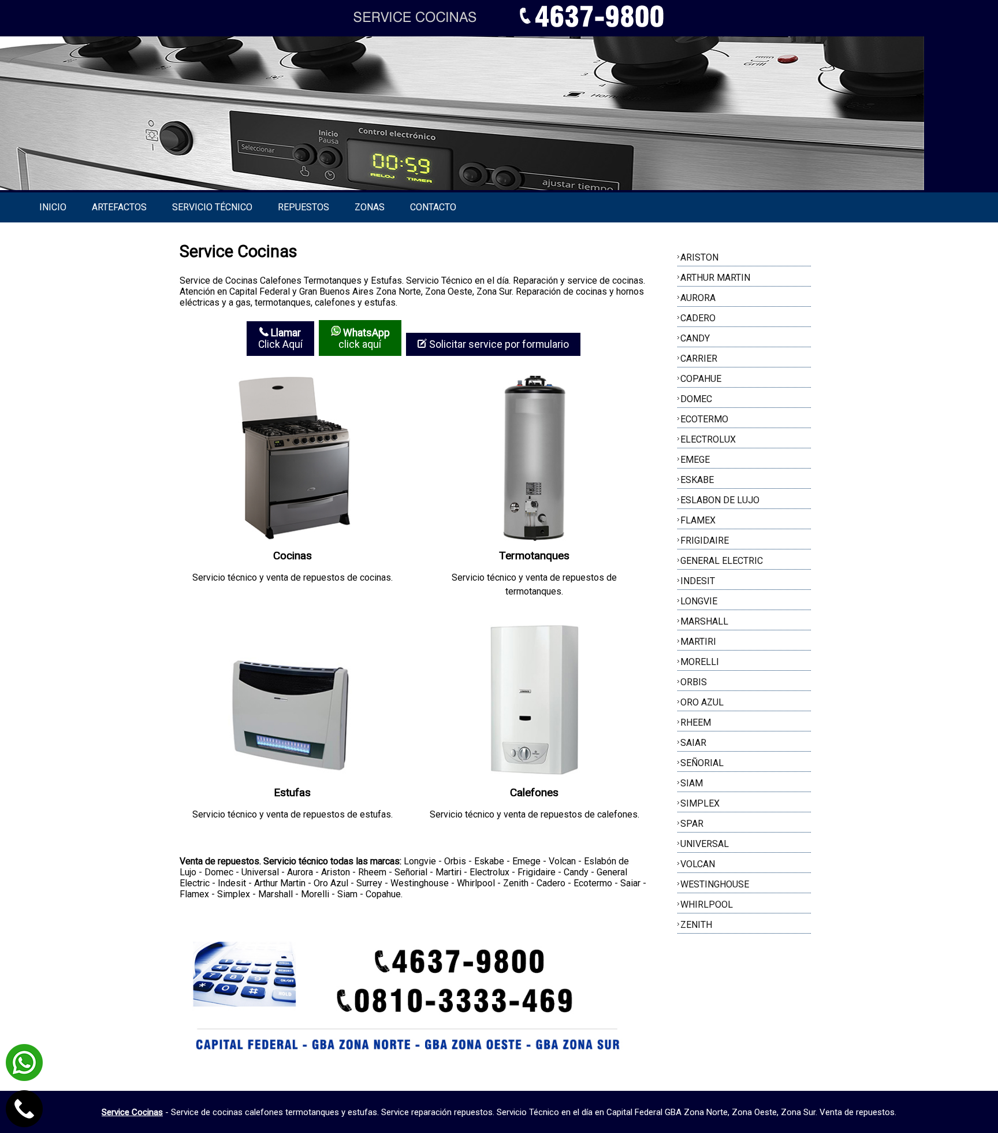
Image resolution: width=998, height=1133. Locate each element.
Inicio (52, 207)
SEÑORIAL (702, 762)
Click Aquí (280, 338)
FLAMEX (698, 520)
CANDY (695, 338)
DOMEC (696, 398)
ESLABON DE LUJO (719, 500)
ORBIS (693, 682)
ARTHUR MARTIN (715, 277)
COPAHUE (700, 378)
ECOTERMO (704, 419)
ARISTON (699, 257)
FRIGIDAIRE (704, 540)
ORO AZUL (702, 702)
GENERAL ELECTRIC (721, 560)
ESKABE (697, 479)
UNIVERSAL (704, 843)
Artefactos (119, 207)
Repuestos (303, 207)
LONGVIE (698, 601)
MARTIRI (698, 641)
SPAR (691, 823)
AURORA (698, 297)
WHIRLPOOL (706, 904)
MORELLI (699, 661)
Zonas (370, 207)
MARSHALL (704, 621)
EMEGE (695, 459)
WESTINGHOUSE (714, 884)
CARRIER (698, 358)
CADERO (698, 318)
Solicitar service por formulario (498, 344)
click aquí (364, 338)
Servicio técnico (212, 207)
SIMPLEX (700, 803)
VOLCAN (697, 864)
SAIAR (693, 742)
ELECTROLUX (708, 439)
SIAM (691, 783)
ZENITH (696, 924)
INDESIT (697, 580)
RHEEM (695, 722)
